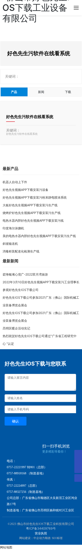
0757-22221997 (16, 467)
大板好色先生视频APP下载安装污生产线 (30, 205)
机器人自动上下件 (15, 182)
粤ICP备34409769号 (41, 528)
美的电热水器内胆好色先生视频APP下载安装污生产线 (39, 236)
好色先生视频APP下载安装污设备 (25, 190)
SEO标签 (57, 538)
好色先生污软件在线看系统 (29, 116)
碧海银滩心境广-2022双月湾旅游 (25, 274)
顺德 (48, 538)
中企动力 (39, 538)
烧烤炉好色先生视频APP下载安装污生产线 (32, 213)
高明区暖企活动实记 (16, 328)
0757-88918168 (16, 473)
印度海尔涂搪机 (13, 228)
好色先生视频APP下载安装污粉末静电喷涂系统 (35, 197)
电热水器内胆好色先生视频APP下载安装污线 (33, 220)
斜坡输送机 (10, 243)
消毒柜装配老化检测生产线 (21, 251)
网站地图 (6, 547)
